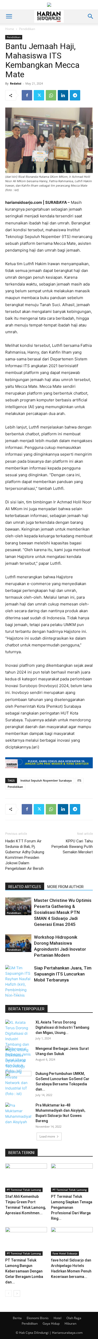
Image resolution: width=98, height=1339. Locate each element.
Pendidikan (27, 29)
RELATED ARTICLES (24, 887)
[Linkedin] (63, 95)
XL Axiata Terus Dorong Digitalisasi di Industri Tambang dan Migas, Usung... (62, 1027)
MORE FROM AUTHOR (65, 887)
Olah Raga (73, 1318)
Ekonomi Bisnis (38, 1318)
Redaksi (15, 83)
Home (9, 29)
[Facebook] (27, 95)
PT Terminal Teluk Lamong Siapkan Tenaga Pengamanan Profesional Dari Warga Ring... (71, 1207)
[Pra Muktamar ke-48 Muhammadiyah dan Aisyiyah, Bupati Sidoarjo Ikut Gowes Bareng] (18, 1113)
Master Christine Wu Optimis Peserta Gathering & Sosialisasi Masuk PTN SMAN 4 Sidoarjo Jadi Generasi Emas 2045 (62, 912)
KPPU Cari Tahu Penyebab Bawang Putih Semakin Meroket (72, 846)
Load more (47, 1136)
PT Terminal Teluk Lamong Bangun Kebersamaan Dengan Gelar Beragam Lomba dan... (24, 1271)
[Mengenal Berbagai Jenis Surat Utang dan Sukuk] (18, 1059)
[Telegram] (75, 95)
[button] (9, 16)
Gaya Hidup (51, 1323)
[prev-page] (8, 993)
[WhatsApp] (51, 95)
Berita (17, 1318)
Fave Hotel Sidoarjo (65, 1253)
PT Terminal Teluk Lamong (24, 1190)
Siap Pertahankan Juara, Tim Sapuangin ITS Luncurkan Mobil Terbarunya (62, 974)
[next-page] (17, 993)
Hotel (57, 1318)
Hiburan (70, 1323)
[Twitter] (39, 95)
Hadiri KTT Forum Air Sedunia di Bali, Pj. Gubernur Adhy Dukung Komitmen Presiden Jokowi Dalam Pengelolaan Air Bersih (24, 855)
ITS (79, 780)
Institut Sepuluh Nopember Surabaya (46, 780)
